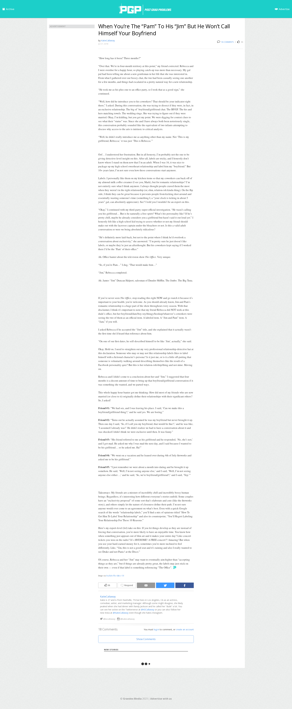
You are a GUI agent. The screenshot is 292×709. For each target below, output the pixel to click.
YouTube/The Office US (115, 575)
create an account (185, 629)
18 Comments (227, 42)
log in (156, 629)
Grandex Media (132, 698)
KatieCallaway (108, 40)
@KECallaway (147, 609)
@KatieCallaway (121, 612)
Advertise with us (161, 698)
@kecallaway (109, 619)
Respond (128, 585)
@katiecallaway (127, 619)
